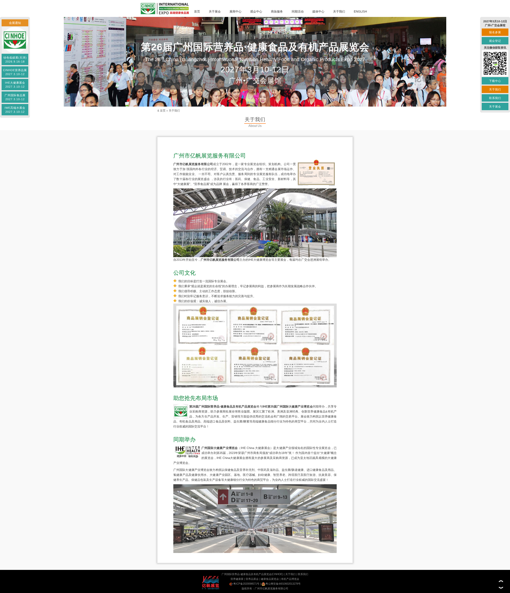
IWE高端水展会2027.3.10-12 (15, 109)
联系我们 (303, 574)
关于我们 (339, 11)
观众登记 (495, 40)
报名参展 (495, 32)
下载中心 (495, 80)
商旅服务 (277, 11)
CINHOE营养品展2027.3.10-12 (15, 72)
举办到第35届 (216, 453)
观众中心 (256, 11)
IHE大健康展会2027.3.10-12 (15, 84)
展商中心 (235, 11)
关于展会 (215, 11)
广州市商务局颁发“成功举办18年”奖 (268, 453)
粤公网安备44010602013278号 (283, 583)
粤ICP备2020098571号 (246, 583)
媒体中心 (318, 11)
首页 (197, 11)
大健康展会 (262, 448)
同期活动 (298, 11)
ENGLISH (360, 11)
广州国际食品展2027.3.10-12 (15, 97)
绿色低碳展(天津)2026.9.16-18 (15, 59)
